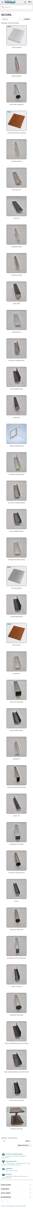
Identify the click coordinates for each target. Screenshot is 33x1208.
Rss (7, 1201)
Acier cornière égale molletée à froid (16, 1043)
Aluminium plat (16, 332)
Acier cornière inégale (16, 531)
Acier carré (16, 303)
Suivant (28, 1141)
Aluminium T (16, 759)
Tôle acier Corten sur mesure (16, 133)
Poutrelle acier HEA (16, 1129)
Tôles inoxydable (16, 588)
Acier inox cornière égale (17, 360)
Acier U (16, 901)
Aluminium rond (16, 161)
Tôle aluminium (16, 47)
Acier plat (17, 218)
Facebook (2, 1201)
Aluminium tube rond (16, 1015)
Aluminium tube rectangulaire (16, 958)
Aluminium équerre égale (16, 474)
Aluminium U (16, 673)
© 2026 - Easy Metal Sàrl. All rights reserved (13, 1206)
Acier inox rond (16, 76)
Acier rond (16, 417)
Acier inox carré (16, 275)
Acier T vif (16, 816)
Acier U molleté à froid (16, 1100)
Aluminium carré (16, 246)
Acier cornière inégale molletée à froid (16, 1072)
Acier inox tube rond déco (16, 872)
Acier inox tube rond (16, 929)
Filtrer (26, 19)
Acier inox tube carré (16, 702)
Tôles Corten (16, 645)
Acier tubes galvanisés (16, 104)
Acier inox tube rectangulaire (16, 787)
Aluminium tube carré (16, 844)
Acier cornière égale (16, 389)
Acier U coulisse (16, 986)
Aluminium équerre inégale (16, 559)
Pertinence (11, 19)
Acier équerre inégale (16, 730)
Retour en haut (24, 1145)
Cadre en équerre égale (16, 446)
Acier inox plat (16, 190)
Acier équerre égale (16, 616)
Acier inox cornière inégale (16, 503)
